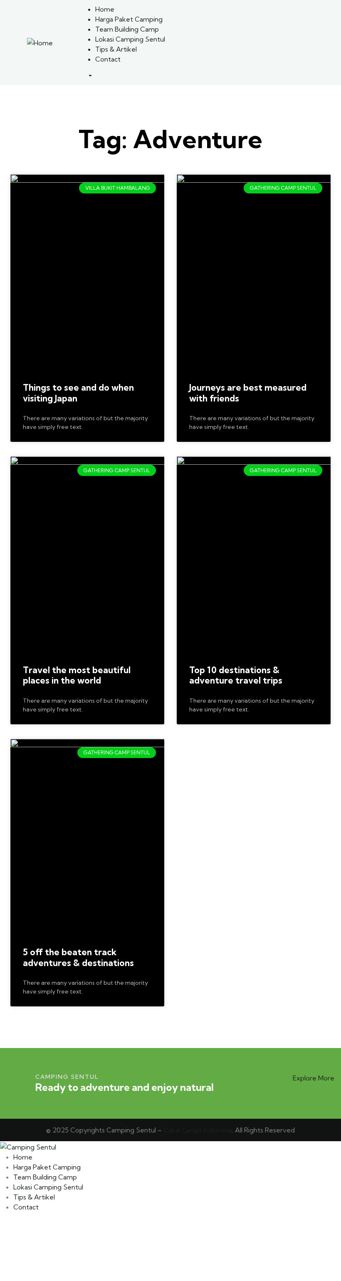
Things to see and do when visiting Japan (78, 393)
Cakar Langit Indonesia (197, 1130)
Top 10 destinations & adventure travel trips (235, 675)
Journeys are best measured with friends (247, 393)
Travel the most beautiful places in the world (77, 675)
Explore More (313, 1078)
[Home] (40, 42)
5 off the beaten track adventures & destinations (78, 957)
